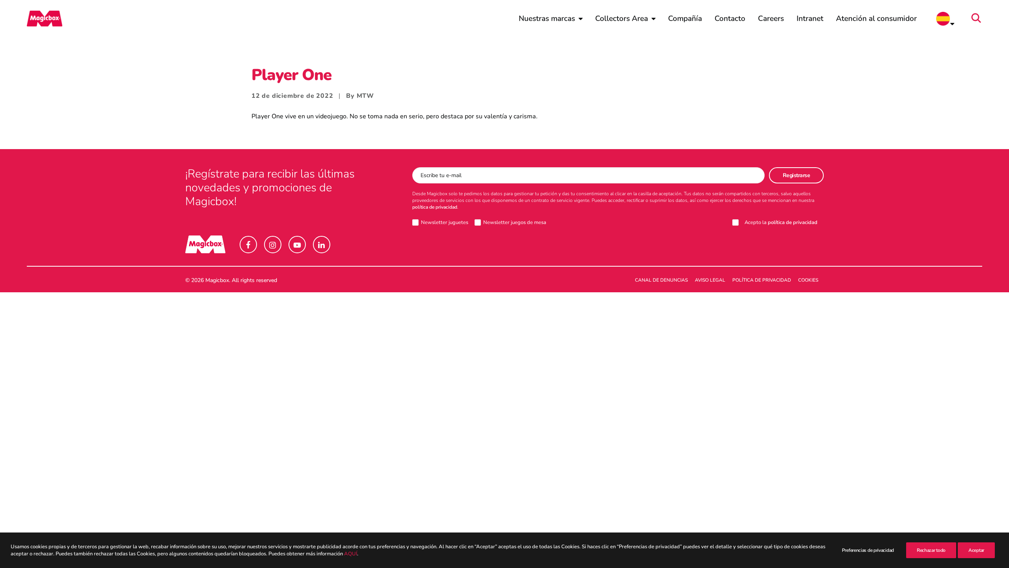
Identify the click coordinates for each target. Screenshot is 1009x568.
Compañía (685, 18)
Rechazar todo (931, 550)
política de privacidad (434, 207)
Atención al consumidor (876, 18)
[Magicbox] (44, 18)
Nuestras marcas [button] (547, 18)
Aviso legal (710, 280)
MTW (365, 96)
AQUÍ (350, 553)
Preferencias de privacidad (868, 550)
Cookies (808, 280)
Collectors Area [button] (621, 18)
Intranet (810, 18)
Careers (771, 18)
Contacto (730, 18)
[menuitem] (550, 18)
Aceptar (976, 550)
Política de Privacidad (761, 280)
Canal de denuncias (661, 280)
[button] (978, 18)
